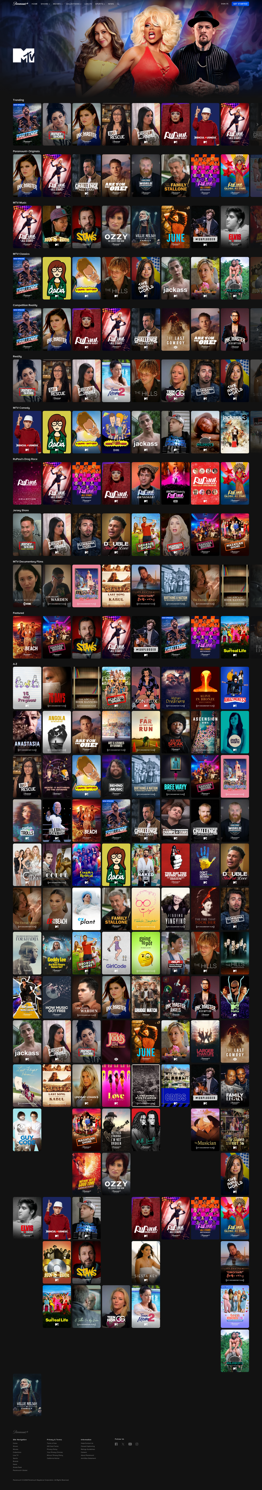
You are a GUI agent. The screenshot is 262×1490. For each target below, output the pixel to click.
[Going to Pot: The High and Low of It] (146, 953)
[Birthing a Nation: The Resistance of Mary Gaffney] (146, 776)
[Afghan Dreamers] (175, 688)
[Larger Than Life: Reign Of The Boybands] (205, 1041)
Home (35, 4)
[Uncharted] (175, 1351)
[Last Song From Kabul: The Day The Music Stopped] (57, 1085)
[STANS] (86, 1262)
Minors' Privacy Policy (55, 1455)
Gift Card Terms (53, 1446)
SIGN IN (224, 4)
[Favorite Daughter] (146, 909)
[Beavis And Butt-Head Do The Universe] (57, 776)
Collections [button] (73, 4)
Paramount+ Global (20, 1470)
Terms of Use (52, 1443)
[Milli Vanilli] (146, 1130)
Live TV (88, 4)
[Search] (118, 4)
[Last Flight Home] (27, 1085)
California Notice (53, 1458)
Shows (15, 1446)
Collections (17, 1452)
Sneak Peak (17, 1467)
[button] (27, 124)
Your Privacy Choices (55, 1452)
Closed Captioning (88, 1446)
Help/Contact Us (87, 1443)
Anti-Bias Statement (88, 1458)
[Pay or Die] (175, 1174)
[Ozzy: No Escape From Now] (116, 1174)
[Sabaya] (116, 1262)
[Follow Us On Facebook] (116, 1444)
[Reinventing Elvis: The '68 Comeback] (27, 1218)
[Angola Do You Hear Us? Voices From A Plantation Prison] (57, 732)
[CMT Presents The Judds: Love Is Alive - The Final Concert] (116, 1041)
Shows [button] (45, 4)
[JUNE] (146, 1041)
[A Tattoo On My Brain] (86, 1306)
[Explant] (86, 909)
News (111, 4)
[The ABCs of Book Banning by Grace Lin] (86, 688)
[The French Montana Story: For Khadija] (27, 953)
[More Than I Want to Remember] (175, 1130)
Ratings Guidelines (88, 1449)
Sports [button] (99, 4)
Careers (84, 1452)
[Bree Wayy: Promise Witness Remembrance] (175, 776)
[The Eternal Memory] (27, 909)
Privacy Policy (52, 1449)
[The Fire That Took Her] (205, 909)
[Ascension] (205, 732)
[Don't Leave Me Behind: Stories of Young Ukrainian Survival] (205, 864)
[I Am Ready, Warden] (86, 997)
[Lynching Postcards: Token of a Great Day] (146, 1085)
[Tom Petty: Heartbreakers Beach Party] (86, 1351)
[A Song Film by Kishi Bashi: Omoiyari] (235, 1262)
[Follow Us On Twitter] (123, 1443)
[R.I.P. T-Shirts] (205, 1174)
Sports (15, 1458)
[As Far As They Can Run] (146, 732)
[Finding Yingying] (175, 909)
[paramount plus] (20, 4)
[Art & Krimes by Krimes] (116, 732)
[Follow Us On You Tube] (130, 1444)
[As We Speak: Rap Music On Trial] (175, 732)
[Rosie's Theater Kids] (116, 1218)
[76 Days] (57, 688)
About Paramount (87, 1455)
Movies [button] (57, 4)
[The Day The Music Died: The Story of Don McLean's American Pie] (175, 864)
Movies (15, 1449)
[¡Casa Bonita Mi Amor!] (235, 776)
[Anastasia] (27, 732)
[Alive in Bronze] (205, 688)
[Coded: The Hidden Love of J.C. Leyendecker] (57, 864)
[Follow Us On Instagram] (137, 1444)
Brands (15, 1461)
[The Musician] (205, 1130)
